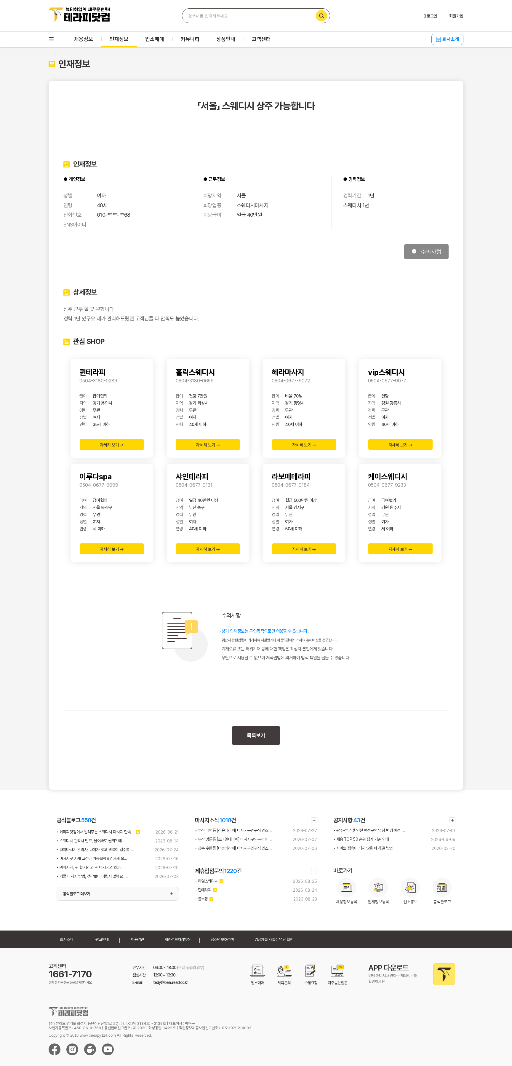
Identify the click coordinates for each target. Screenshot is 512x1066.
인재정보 (119, 39)
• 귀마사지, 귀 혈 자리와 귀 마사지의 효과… (90, 867)
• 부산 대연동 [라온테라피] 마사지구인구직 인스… (233, 830)
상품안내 (225, 39)
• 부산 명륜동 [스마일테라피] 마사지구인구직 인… (233, 839)
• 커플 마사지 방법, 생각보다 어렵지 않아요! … (92, 876)
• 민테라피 (203, 890)
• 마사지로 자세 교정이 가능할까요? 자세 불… (92, 858)
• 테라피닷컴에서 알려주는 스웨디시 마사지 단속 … (96, 831)
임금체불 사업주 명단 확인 (274, 939)
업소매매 (154, 39)
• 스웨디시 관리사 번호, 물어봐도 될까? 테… (90, 840)
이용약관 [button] (137, 939)
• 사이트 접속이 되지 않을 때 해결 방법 (363, 848)
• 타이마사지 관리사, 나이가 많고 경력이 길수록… (94, 849)
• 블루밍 (201, 898)
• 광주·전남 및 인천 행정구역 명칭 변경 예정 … (368, 830)
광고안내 (101, 939)
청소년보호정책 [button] (222, 939)
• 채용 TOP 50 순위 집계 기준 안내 (361, 839)
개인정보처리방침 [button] (177, 939)
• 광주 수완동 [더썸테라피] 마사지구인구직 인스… (233, 848)
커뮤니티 (190, 39)
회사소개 (450, 39)
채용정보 (83, 39)
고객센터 (261, 39)
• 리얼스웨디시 (206, 881)
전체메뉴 (51, 39)
